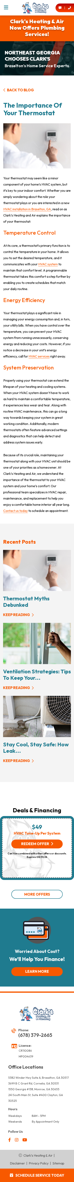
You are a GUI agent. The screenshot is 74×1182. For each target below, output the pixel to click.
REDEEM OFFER (35, 843)
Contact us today (15, 511)
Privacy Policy (39, 1163)
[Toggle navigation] (6, 8)
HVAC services (39, 356)
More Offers (37, 894)
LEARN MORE (37, 971)
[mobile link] (60, 8)
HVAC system (48, 264)
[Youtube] (24, 1140)
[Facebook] (10, 1140)
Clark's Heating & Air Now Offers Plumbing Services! (37, 28)
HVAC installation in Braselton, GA (27, 209)
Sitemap (58, 1163)
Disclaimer (17, 1163)
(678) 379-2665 (35, 1035)
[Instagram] (17, 1140)
